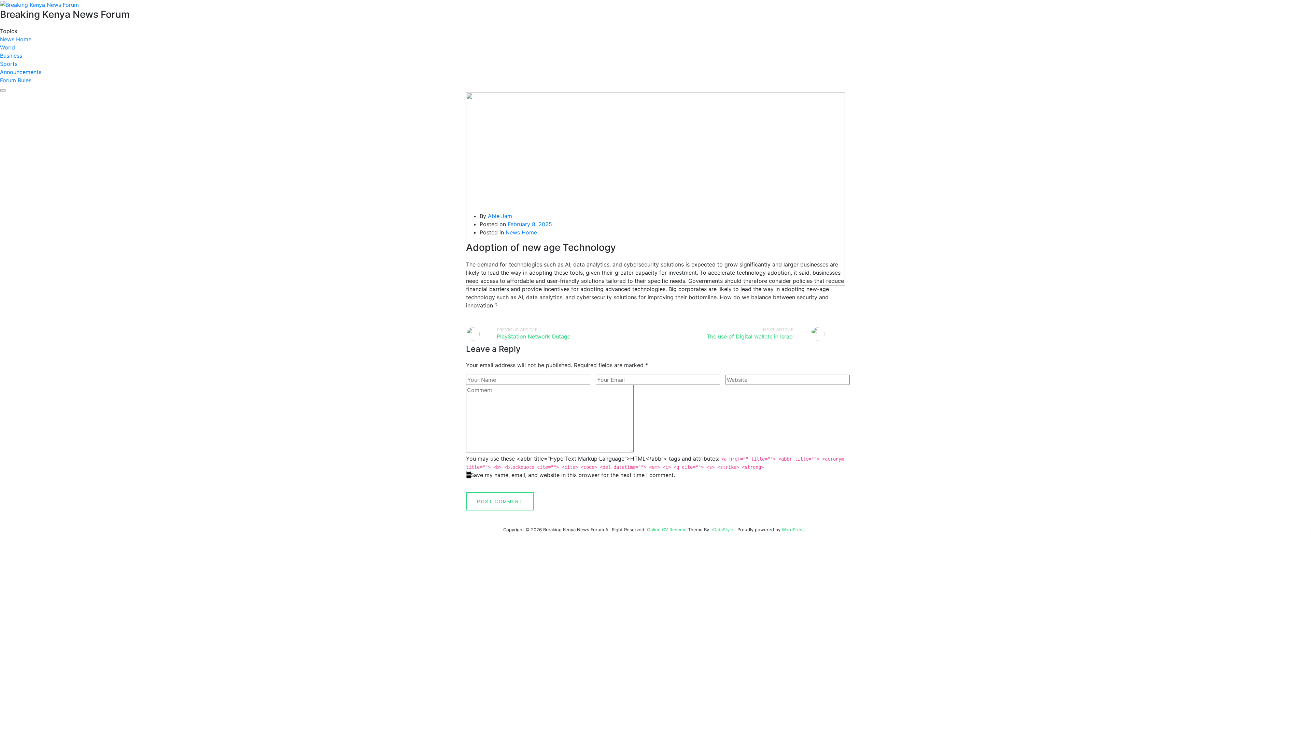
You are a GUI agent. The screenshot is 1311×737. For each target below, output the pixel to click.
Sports (8, 63)
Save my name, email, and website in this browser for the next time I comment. (572, 475)
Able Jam (500, 216)
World (7, 47)
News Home (15, 39)
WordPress (793, 529)
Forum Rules (15, 80)
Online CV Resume (667, 529)
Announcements (20, 72)
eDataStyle (721, 529)
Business (11, 55)
